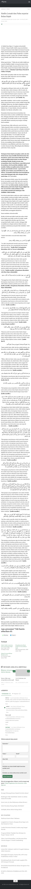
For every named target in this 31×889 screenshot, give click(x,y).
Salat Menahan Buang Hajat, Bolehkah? (12, 806)
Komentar (6, 693)
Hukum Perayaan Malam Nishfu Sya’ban (6, 654)
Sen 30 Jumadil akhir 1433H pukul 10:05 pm (15, 716)
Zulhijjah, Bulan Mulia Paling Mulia (11, 809)
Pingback (17, 693)
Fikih (8, 9)
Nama (4, 753)
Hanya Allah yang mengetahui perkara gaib (7, 679)
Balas (6, 703)
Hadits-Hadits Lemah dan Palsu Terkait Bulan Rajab (7, 645)
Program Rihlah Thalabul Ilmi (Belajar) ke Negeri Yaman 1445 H (13, 834)
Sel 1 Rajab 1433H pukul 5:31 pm (18, 727)
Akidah (3, 9)
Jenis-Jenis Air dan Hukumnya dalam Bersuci (14, 802)
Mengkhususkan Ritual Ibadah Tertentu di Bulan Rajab (21, 646)
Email (18, 753)
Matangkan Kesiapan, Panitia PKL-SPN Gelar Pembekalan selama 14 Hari (14, 855)
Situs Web (5, 759)
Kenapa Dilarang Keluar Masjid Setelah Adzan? (15, 793)
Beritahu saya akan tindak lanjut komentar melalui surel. (14, 767)
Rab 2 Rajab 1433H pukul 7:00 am (18, 706)
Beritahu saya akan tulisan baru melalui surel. (15, 773)
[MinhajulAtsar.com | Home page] (5, 2)
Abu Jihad (7, 727)
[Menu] (29, 2)
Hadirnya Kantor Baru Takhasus (10, 818)
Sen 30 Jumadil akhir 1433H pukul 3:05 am (19, 698)
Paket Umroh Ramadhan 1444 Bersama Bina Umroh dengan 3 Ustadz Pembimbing (14, 839)
